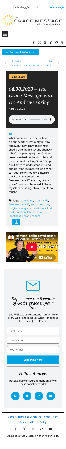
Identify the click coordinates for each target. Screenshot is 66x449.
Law (39, 212)
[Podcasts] (62, 42)
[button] (5, 34)
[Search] (37, 7)
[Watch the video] (10, 133)
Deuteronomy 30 (19, 204)
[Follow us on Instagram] (45, 42)
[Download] (16, 222)
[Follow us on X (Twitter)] (39, 42)
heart (36, 208)
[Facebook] (15, 396)
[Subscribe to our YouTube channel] (57, 42)
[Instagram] (39, 396)
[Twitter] (27, 396)
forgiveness (16, 208)
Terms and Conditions (29, 416)
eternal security (40, 204)
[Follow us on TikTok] (51, 42)
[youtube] (50, 396)
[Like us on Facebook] (15, 429)
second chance (31, 216)
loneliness (15, 216)
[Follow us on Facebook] (34, 42)
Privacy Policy (50, 416)
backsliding (26, 200)
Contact (12, 416)
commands (41, 200)
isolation (20, 212)
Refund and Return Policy (33, 422)
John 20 (31, 212)
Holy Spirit (46, 208)
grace (27, 208)
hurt (11, 212)
